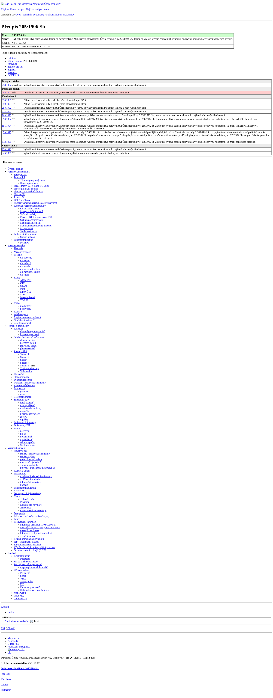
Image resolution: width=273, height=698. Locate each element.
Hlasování (19, 374)
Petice (17, 519)
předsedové (26, 306)
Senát (23, 575)
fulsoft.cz (12, 72)
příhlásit (11, 628)
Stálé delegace (21, 314)
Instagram (6, 690)
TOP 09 (24, 300)
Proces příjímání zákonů (26, 188)
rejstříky (24, 419)
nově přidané (26, 402)
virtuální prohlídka (29, 465)
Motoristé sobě (27, 297)
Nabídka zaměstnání (30, 222)
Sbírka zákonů (27, 445)
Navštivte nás (20, 450)
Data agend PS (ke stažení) (27, 493)
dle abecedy (26, 257)
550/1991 (6, 100)
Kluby (17, 277)
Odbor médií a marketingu (33, 510)
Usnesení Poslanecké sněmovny (30, 382)
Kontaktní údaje (22, 556)
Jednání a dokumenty (33, 14)
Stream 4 (24, 362)
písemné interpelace (30, 414)
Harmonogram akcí (29, 183)
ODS (22, 283)
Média (17, 496)
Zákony (18, 428)
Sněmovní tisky (21, 399)
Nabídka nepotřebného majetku (36, 225)
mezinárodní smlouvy (31, 408)
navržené (24, 431)
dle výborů (25, 263)
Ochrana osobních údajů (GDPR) (30, 550)
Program (24, 502)
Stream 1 (24, 354)
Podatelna (25, 558)
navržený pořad (28, 343)
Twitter (4, 684)
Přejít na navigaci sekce (37, 9)
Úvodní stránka (15, 168)
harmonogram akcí (29, 334)
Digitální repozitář (23, 379)
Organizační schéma (30, 208)
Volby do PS (20, 174)
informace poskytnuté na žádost (36, 533)
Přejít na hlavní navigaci (13, 9)
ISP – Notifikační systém (26, 541)
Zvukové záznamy (29, 368)
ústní (22, 394)
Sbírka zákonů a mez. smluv (60, 14)
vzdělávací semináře (30, 479)
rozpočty (24, 411)
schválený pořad (28, 345)
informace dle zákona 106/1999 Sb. (38, 524)
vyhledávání (26, 439)
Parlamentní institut (23, 239)
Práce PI (24, 242)
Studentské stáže (28, 231)
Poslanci (18, 254)
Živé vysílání (20, 351)
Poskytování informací (31, 211)
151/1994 (6, 125)
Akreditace (25, 507)
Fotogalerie (19, 513)
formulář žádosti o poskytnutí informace (40, 527)
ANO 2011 (25, 280)
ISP (3, 628)
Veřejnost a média (16, 448)
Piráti (22, 289)
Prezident (25, 573)
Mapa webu (20, 592)
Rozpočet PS (26, 228)
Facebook (6, 679)
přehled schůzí (27, 348)
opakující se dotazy (29, 530)
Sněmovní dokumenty (25, 422)
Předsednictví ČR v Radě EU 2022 (31, 185)
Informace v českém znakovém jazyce (33, 516)
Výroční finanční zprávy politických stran (34, 547)
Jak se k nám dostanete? (26, 561)
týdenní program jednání (32, 331)
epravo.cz (12, 63)
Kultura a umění (22, 470)
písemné (24, 391)
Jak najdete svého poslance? (28, 564)
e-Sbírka (12, 58)
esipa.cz (11, 69)
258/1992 (6, 85)
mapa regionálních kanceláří (34, 567)
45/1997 (7, 92)
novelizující (26, 436)
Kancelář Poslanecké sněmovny (30, 205)
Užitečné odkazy (22, 570)
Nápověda (19, 595)
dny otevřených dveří (30, 462)
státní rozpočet (27, 442)
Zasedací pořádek (22, 323)
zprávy (23, 416)
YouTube (5, 673)
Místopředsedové (22, 252)
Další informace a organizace (34, 590)
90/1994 (7, 119)
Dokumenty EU (22, 425)
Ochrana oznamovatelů (31, 220)
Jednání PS (19, 177)
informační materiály (30, 482)
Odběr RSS (13, 643)
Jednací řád (19, 197)
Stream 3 (24, 360)
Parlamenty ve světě (30, 587)
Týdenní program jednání (33, 180)
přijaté (23, 433)
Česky (11, 612)
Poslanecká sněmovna (19, 171)
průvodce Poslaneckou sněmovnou (37, 467)
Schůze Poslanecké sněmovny (29, 337)
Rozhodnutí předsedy (24, 385)
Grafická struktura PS (24, 320)
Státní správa (26, 581)
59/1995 (7, 132)
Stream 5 (24, 365)
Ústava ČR (19, 194)
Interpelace (19, 388)
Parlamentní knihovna (25, 234)
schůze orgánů (27, 456)
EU (22, 584)
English (5, 606)
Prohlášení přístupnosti (19, 646)
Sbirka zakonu (15, 61)
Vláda (23, 578)
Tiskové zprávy (28, 499)
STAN (23, 286)
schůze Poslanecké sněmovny (35, 453)
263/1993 (6, 115)
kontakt (24, 485)
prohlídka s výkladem (31, 459)
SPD (22, 294)
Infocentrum (20, 473)
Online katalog (27, 237)
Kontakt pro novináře (31, 504)
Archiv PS (19, 490)
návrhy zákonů (27, 405)
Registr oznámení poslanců (27, 317)
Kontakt (12, 553)
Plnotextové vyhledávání (16, 621)
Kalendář (18, 328)
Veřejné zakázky (28, 214)
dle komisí (25, 266)
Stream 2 (24, 357)
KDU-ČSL (25, 291)
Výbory (18, 303)
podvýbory (25, 308)
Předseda (18, 248)
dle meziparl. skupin (30, 271)
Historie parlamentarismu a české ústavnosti (35, 203)
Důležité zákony (22, 200)
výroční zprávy (27, 536)
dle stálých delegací (30, 269)
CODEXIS (13, 75)
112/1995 (6, 141)
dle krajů (24, 274)
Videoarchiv (26, 371)
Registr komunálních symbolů (29, 539)
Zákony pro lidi (15, 66)
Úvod (18, 14)
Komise (18, 311)
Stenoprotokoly (21, 377)
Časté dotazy (20, 598)
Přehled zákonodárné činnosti (28, 191)
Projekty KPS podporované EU (36, 217)
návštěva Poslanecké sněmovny (36, 476)
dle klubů (25, 260)
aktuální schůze (28, 340)
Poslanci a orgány (16, 245)
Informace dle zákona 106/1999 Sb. (20, 668)
